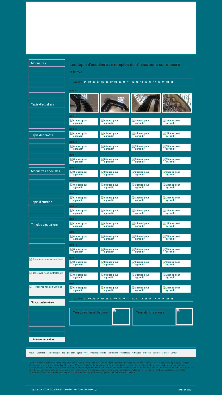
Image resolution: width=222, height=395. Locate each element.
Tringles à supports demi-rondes (46, 236)
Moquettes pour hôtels (42, 329)
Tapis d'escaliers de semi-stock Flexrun (110, 377)
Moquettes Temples (40, 193)
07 (111, 82)
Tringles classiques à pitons (45, 230)
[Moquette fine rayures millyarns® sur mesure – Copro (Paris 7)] (114, 213)
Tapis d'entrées (128, 51)
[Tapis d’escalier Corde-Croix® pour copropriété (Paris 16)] (83, 174)
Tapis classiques (39, 146)
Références (147, 353)
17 (154, 82)
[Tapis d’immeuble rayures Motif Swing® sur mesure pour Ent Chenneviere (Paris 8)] (83, 277)
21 (172, 82)
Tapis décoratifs (106, 51)
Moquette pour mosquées (43, 313)
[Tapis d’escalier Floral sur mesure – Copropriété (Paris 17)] (145, 239)
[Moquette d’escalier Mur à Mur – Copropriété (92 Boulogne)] (176, 226)
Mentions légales (166, 390)
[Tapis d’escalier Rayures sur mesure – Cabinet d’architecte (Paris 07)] (176, 174)
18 (159, 82)
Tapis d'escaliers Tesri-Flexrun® (46, 121)
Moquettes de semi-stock (43, 79)
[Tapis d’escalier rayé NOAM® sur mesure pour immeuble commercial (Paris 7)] (114, 200)
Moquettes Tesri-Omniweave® (46, 90)
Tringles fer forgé (39, 241)
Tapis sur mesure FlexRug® (44, 157)
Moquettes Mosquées (42, 182)
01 (85, 82)
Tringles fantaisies (40, 246)
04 (98, 82)
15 (146, 82)
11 (128, 82)
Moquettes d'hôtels (40, 318)
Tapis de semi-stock (41, 151)
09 (120, 82)
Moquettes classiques (42, 74)
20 (167, 82)
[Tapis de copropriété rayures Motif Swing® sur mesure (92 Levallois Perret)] (114, 264)
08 (115, 82)
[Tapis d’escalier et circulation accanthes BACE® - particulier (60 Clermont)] (114, 226)
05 (102, 82)
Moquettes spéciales (45, 171)
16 (150, 82)
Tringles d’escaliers (151, 51)
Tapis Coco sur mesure (42, 215)
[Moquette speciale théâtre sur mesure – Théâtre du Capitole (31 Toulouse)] (83, 187)
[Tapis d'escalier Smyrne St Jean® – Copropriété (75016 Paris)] (177, 110)
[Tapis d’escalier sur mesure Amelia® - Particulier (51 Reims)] (176, 251)
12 (133, 82)
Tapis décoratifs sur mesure (65, 379)
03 (94, 82)
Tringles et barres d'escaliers (88, 379)
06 (107, 82)
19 (163, 82)
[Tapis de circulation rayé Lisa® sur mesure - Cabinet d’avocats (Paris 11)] (176, 149)
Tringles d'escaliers (44, 224)
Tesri (54, 24)
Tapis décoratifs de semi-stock (41, 379)
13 (137, 82)
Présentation (48, 51)
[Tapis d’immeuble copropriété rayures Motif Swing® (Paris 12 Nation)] (176, 277)
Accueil (34, 51)
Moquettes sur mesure (42, 308)
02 (89, 82)
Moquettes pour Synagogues (45, 177)
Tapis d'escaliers (84, 51)
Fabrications (173, 51)
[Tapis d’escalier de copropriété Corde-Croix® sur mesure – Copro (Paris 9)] (114, 290)
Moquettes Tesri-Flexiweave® (45, 85)
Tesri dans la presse (161, 353)
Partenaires (136, 353)
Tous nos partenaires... (44, 339)
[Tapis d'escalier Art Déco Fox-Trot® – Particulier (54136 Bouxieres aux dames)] (176, 123)
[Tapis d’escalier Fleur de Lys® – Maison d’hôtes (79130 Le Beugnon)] (114, 136)
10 (124, 82)
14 (141, 82)
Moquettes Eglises (40, 187)
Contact (187, 51)
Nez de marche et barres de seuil (47, 251)
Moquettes (65, 51)
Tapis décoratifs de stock (185, 377)
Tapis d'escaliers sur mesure (162, 377)
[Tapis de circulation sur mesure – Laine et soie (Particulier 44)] (145, 251)
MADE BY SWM (184, 390)
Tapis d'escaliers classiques (45, 115)
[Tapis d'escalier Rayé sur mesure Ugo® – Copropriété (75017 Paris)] (114, 123)
